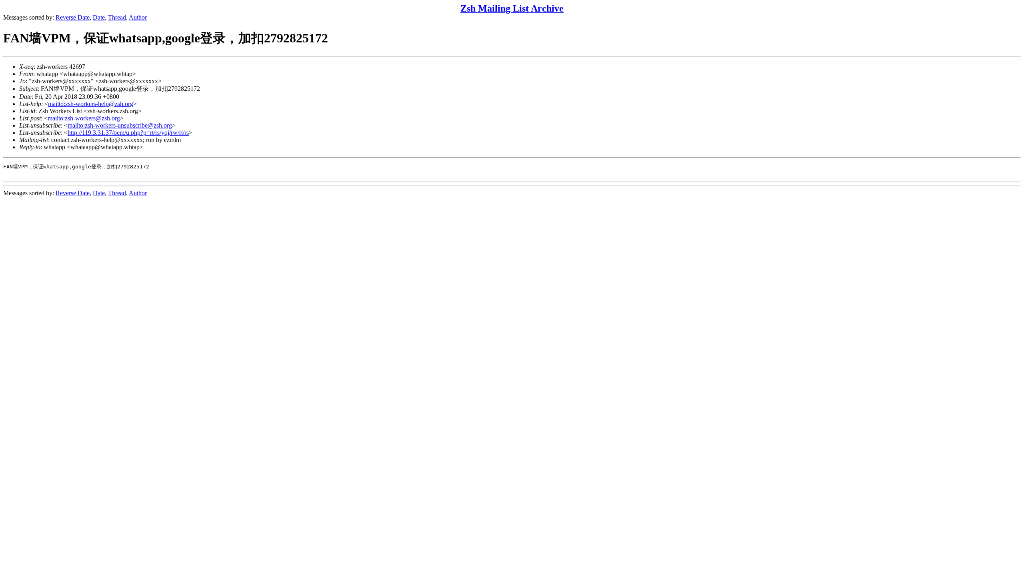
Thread (117, 17)
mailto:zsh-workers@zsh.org (84, 118)
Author (138, 17)
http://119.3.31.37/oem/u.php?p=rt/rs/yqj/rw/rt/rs (128, 132)
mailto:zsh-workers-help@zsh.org (90, 103)
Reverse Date (73, 17)
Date (99, 17)
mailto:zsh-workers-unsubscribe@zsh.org (120, 125)
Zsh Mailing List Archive (512, 8)
